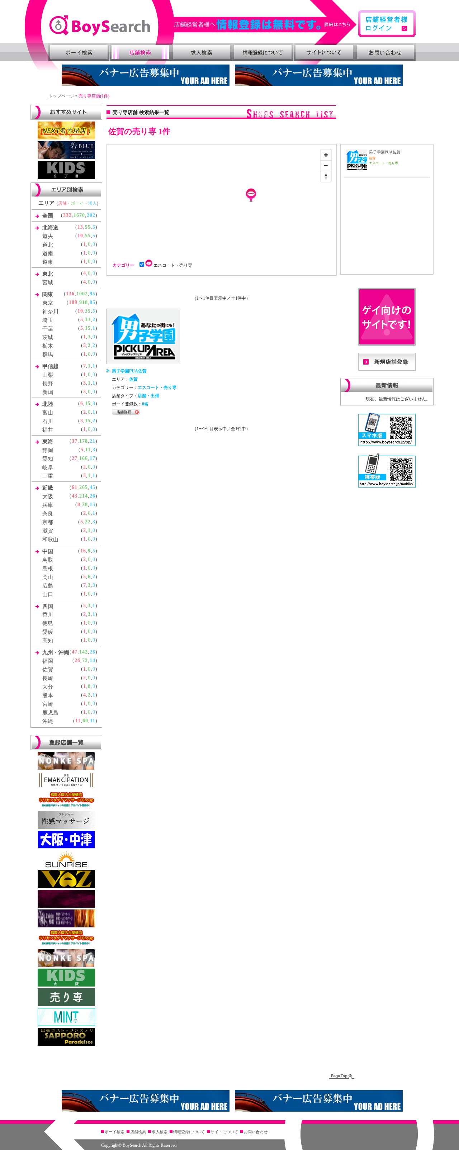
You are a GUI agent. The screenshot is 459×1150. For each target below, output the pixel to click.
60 (85, 720)
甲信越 (50, 366)
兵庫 (47, 505)
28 (85, 504)
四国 (47, 606)
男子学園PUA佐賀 (129, 371)
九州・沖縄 (55, 652)
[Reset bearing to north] (326, 176)
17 (92, 458)
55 (88, 227)
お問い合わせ (385, 52)
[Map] (221, 199)
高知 (47, 640)
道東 (47, 262)
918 (83, 302)
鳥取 (47, 560)
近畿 (47, 488)
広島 (47, 586)
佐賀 (47, 670)
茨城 (47, 337)
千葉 (47, 329)
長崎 (47, 678)
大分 (47, 687)
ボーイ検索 (78, 52)
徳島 (47, 623)
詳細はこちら (265, 24)
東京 (47, 303)
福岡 (47, 661)
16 (83, 550)
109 (73, 302)
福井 (47, 430)
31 (88, 319)
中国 (47, 551)
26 (92, 496)
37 (74, 441)
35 (88, 311)
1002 (82, 293)
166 (83, 458)
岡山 (47, 577)
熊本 (47, 695)
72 (85, 660)
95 (92, 293)
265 (83, 487)
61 (74, 487)
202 (91, 215)
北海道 (50, 228)
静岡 (47, 450)
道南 (47, 253)
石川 (47, 421)
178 (83, 441)
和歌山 (50, 539)
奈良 (47, 514)
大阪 (47, 496)
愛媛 (47, 632)
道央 (47, 236)
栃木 (47, 346)
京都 (47, 522)
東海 (47, 442)
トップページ (61, 96)
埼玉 (47, 320)
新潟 (47, 392)
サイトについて (324, 52)
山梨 (47, 375)
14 (92, 660)
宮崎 (47, 704)
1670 (79, 215)
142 (83, 652)
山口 (47, 594)
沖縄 (47, 721)
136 (70, 293)
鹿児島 (50, 713)
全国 (47, 216)
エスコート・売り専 (174, 265)
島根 (47, 568)
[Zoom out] (326, 165)
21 (92, 441)
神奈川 (50, 311)
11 (88, 449)
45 (92, 487)
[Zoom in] (326, 154)
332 (67, 215)
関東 (47, 294)
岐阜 (47, 467)
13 (80, 227)
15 (88, 328)
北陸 (47, 404)
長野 (47, 383)
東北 (47, 274)
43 (74, 496)
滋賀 (47, 531)
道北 (47, 245)
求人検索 (201, 52)
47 (74, 652)
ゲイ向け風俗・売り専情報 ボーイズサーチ (99, 25)
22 (88, 521)
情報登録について (262, 52)
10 (80, 235)
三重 (47, 476)
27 (74, 458)
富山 (47, 412)
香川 (47, 615)
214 (83, 496)
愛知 (47, 459)
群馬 (47, 354)
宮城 (47, 282)
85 (92, 302)
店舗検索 (140, 52)
